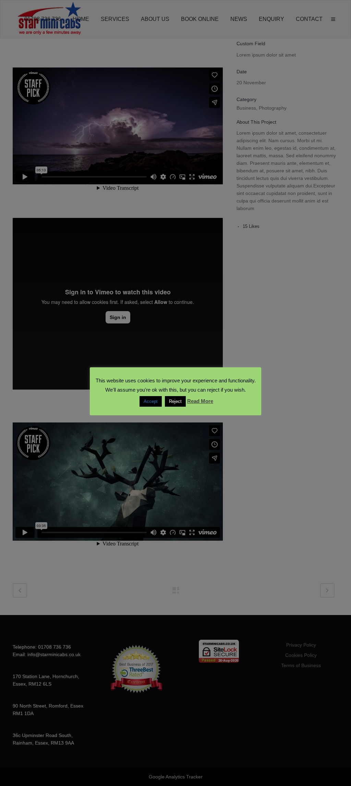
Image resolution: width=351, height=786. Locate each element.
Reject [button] (175, 401)
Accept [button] (151, 401)
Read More (200, 401)
